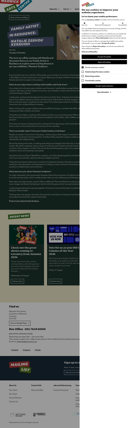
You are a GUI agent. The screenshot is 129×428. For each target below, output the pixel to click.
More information (103, 92)
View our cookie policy (89, 52)
